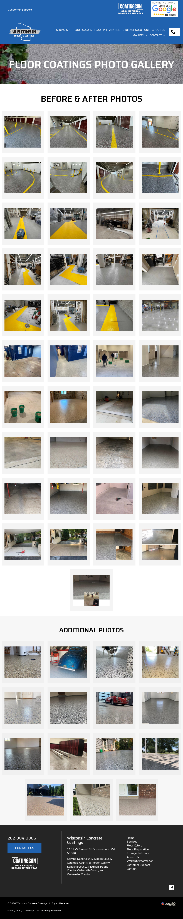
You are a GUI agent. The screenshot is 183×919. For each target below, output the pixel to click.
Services (62, 30)
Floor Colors (83, 30)
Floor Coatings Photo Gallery (91, 64)
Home (130, 838)
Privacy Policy (15, 910)
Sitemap (29, 910)
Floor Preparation (107, 30)
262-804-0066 (22, 838)
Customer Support (20, 10)
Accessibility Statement (49, 910)
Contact (156, 35)
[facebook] (171, 887)
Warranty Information (140, 861)
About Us (158, 30)
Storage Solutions (136, 30)
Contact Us (24, 848)
